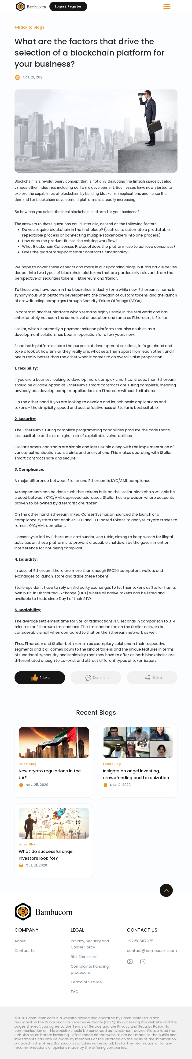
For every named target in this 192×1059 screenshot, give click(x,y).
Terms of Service (86, 982)
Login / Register (68, 6)
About (20, 941)
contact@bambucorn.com (152, 950)
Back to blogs (31, 27)
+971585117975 (140, 941)
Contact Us (25, 950)
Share (157, 677)
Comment (101, 677)
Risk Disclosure (84, 956)
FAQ (74, 991)
